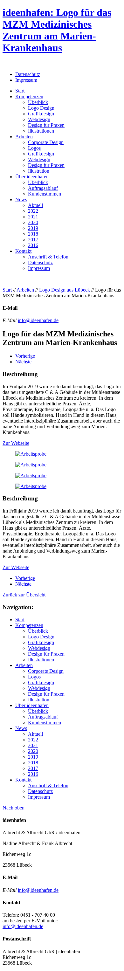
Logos (34, 148)
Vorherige (25, 356)
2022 (33, 211)
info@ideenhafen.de (38, 320)
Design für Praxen (46, 125)
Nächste (23, 361)
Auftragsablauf (43, 188)
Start (19, 90)
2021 (33, 216)
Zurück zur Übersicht (24, 594)
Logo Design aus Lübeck (64, 290)
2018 (33, 234)
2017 (33, 239)
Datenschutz (27, 74)
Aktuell (35, 205)
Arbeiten (24, 136)
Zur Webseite (16, 443)
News (21, 199)
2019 (33, 228)
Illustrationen (41, 131)
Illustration (38, 171)
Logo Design (41, 108)
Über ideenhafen (32, 176)
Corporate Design (46, 142)
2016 (33, 245)
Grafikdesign (41, 113)
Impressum (26, 80)
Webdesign (39, 119)
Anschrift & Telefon (48, 256)
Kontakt (23, 251)
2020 (33, 222)
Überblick (38, 102)
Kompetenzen (29, 96)
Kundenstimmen (44, 193)
